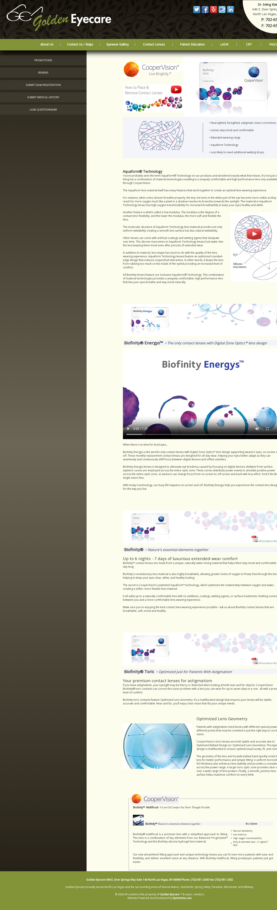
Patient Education (192, 44)
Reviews (43, 72)
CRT (249, 44)
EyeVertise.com (182, 898)
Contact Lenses (154, 44)
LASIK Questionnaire (43, 109)
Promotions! (43, 60)
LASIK (224, 44)
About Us (46, 44)
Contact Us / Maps (80, 44)
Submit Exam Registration (43, 85)
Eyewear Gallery (117, 44)
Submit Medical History (43, 97)
